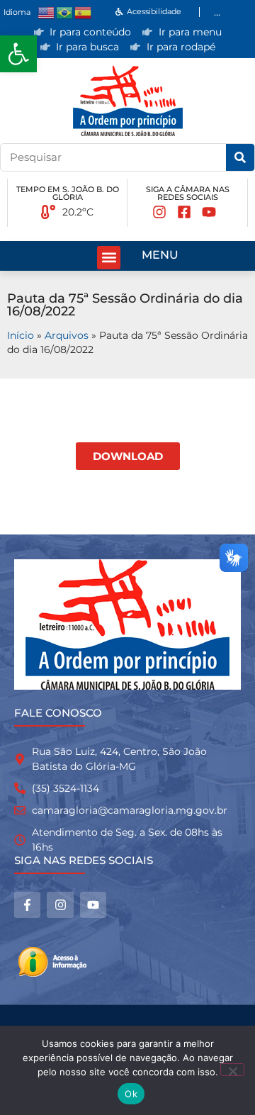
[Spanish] (83, 11)
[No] (232, 1069)
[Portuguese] (65, 11)
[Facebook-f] (27, 905)
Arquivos (67, 335)
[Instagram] (60, 905)
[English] (47, 11)
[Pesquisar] (240, 157)
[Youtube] (93, 905)
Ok (131, 1093)
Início (20, 335)
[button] (18, 53)
